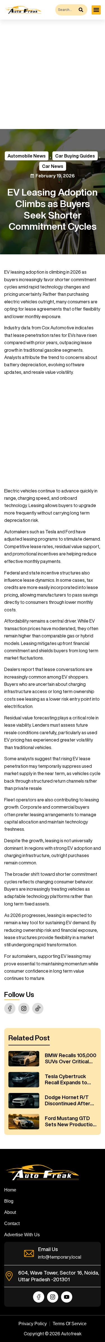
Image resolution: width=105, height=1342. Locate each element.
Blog (8, 1201)
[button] (96, 10)
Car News (52, 166)
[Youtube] (66, 1297)
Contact (12, 1223)
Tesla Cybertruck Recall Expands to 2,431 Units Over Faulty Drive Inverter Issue (69, 1079)
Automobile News (27, 156)
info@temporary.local (59, 1257)
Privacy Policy (32, 1323)
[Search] (82, 9)
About (10, 1212)
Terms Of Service (70, 1323)
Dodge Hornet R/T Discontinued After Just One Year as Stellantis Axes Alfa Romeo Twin (68, 1100)
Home (10, 1190)
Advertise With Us (22, 1234)
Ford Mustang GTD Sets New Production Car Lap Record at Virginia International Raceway (70, 1121)
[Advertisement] (52, 74)
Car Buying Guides (75, 156)
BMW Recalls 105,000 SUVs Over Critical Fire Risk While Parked (70, 1058)
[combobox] (66, 9)
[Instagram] (23, 1008)
